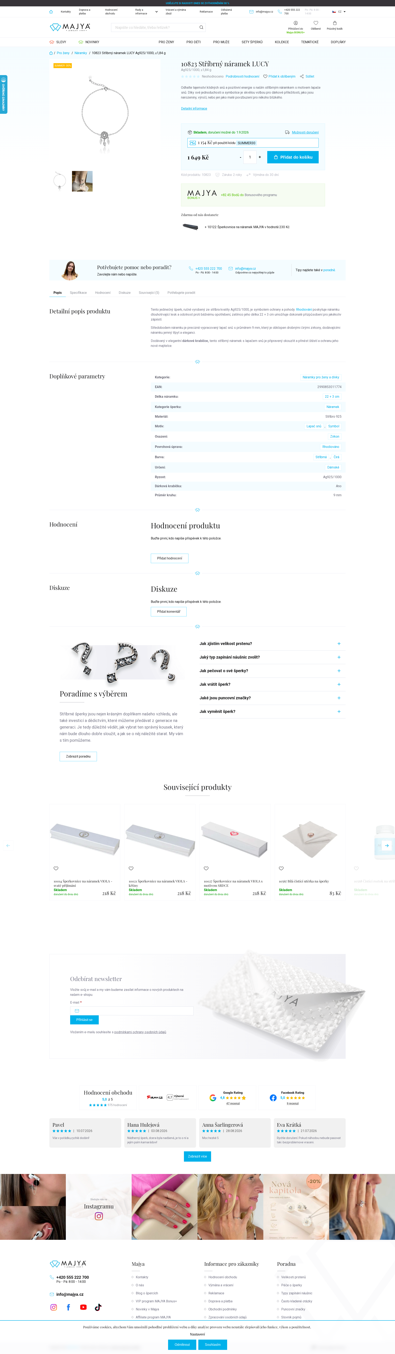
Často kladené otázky (296, 1301)
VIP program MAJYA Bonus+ (156, 1301)
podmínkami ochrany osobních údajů (140, 1032)
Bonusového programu (261, 195)
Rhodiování (304, 309)
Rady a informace (141, 11)
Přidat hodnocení (169, 558)
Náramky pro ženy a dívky (321, 377)
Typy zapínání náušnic (296, 1293)
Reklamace (206, 11)
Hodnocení (102, 293)
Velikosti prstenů (293, 1277)
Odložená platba (226, 11)
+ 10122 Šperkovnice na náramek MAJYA (247, 227)
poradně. (329, 270)
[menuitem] (57, 42)
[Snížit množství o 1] (240, 157)
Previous (8, 845)
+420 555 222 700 (208, 269)
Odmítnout (182, 1344)
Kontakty (66, 11)
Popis (57, 293)
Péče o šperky (291, 1285)
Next (387, 845)
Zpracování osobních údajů (227, 1317)
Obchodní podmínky (222, 1309)
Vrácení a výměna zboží (176, 11)
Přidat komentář (168, 611)
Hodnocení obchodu (111, 11)
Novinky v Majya (147, 1309)
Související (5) (149, 293)
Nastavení (197, 1334)
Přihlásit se (84, 1020)
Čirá (336, 457)
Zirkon (334, 436)
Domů (51, 12)
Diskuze (125, 293)
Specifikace (78, 293)
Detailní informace (194, 108)
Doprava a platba (84, 11)
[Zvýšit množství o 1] (260, 157)
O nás (140, 1285)
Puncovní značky (293, 1309)
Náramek (332, 407)
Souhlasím (213, 1344)
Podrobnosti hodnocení (242, 76)
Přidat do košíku (296, 157)
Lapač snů (314, 426)
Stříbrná (321, 457)
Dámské (333, 467)
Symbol (333, 426)
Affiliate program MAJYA (153, 1317)
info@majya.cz (245, 269)
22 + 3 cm (332, 397)
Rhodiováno (330, 447)
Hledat (201, 27)
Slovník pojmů (291, 1317)
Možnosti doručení (305, 132)
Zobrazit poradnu (78, 756)
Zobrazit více (197, 1156)
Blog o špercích (147, 1293)
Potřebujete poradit (181, 293)
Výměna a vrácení (220, 1285)
